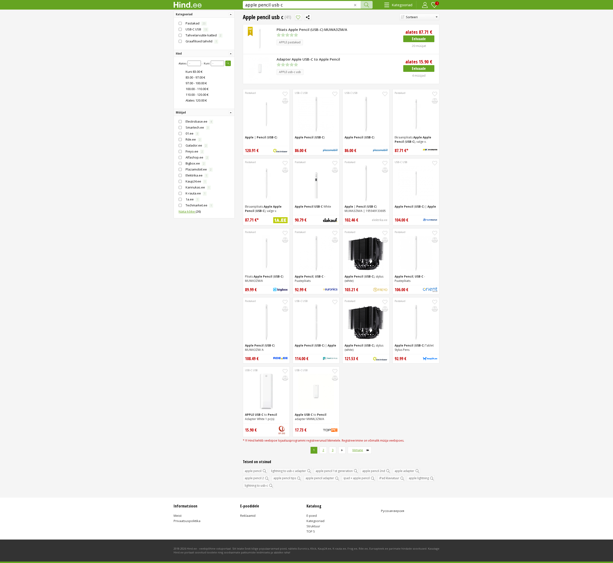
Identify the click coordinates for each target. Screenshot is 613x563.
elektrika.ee (379, 220)
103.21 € (351, 289)
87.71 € (418, 32)
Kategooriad (402, 4)
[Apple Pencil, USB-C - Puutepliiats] (316, 253)
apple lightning (419, 478)
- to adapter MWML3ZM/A (310, 417)
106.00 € (401, 289)
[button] (419, 17)
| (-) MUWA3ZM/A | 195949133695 (365, 209)
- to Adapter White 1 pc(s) (261, 417)
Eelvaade (419, 38)
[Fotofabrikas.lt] (330, 358)
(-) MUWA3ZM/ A (260, 347)
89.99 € (251, 289)
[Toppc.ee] (330, 430)
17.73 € (300, 430)
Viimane (357, 450)
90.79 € (300, 220)
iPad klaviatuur (389, 478)
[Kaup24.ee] (430, 358)
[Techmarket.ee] (430, 220)
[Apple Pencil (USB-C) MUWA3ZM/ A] (266, 322)
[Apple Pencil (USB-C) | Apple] (416, 183)
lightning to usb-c (256, 485)
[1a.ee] (280, 220)
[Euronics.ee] (330, 289)
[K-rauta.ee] (430, 150)
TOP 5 (310, 531)
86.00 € (300, 150)
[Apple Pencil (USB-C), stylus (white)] (366, 253)
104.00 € (401, 220)
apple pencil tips (284, 478)
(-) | (415, 207)
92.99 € (300, 289)
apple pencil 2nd (373, 471)
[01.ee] (282, 430)
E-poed (311, 515)
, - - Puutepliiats (310, 278)
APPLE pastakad (290, 42)
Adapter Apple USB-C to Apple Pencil (308, 59)
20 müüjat (419, 46)
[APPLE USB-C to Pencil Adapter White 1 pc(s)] (266, 391)
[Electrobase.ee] (280, 151)
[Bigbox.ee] (280, 289)
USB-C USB (301, 93)
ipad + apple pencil (357, 478)
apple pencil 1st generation (334, 471)
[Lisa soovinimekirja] (298, 17)
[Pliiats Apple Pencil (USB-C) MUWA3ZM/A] (266, 253)
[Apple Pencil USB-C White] (316, 183)
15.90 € (418, 61)
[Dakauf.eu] (330, 220)
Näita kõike (190, 211)
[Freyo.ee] (380, 290)
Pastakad (250, 93)
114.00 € (301, 358)
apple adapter (404, 471)
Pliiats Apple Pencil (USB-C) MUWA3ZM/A (312, 29)
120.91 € (252, 150)
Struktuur (313, 526)
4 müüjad (419, 75)
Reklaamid (247, 515)
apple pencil (253, 471)
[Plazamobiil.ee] (330, 150)
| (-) (261, 137)
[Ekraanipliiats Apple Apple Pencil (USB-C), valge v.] (416, 114)
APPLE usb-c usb (290, 72)
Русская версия (392, 511)
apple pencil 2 (254, 478)
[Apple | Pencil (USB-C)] (266, 114)
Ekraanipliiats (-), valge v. (413, 139)
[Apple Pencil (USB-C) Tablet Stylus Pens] (416, 322)
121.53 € (351, 358)
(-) (309, 137)
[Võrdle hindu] (285, 101)
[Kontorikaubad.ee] (430, 289)
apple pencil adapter (320, 478)
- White (313, 207)
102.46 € (351, 220)
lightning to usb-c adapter (288, 471)
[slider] (287, 35)
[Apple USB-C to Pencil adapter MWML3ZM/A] (316, 391)
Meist (178, 515)
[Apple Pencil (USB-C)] (316, 114)
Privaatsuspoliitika (187, 521)
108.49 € (252, 358)
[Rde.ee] (280, 358)
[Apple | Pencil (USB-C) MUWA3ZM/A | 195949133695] (366, 183)
